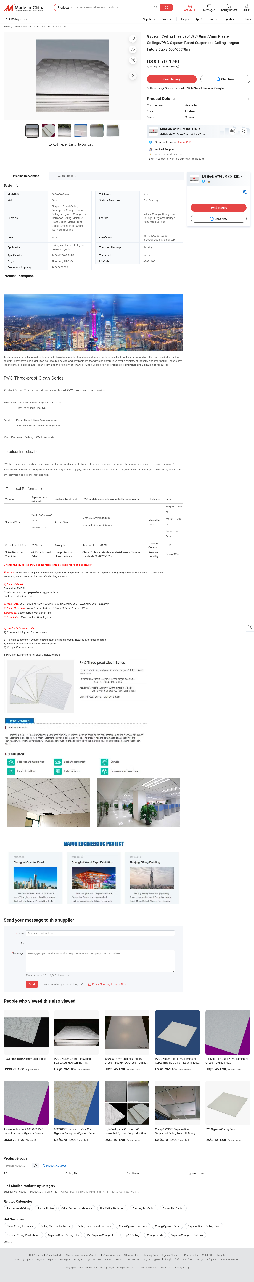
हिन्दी (177, 1259)
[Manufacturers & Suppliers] (24, 8)
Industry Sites (151, 1255)
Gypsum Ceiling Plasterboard (23, 1235)
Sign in (246, 10)
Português (65, 1259)
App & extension (205, 19)
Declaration (165, 1267)
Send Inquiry (171, 79)
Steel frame (133, 1173)
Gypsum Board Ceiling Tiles (63, 1235)
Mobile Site (207, 1255)
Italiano (108, 1259)
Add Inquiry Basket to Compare (73, 144)
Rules (248, 19)
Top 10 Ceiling (131, 1235)
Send (32, 984)
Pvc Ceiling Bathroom (112, 1208)
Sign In (153, 158)
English (40, 1259)
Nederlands (134, 1259)
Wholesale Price (132, 1255)
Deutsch (120, 1259)
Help (184, 19)
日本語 (167, 1259)
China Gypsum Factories (133, 1226)
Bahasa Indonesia (230, 1259)
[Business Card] (245, 192)
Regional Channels (171, 1255)
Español (52, 1259)
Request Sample (213, 88)
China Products (54, 1255)
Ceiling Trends (155, 1235)
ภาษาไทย (187, 1259)
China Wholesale (111, 1255)
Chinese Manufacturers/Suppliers (82, 1255)
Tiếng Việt (212, 1259)
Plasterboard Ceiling (18, 1208)
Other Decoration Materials (76, 1208)
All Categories (17, 19)
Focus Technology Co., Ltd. (102, 1267)
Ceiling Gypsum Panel (167, 1226)
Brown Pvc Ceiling (173, 1208)
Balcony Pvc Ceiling (144, 1208)
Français (78, 1259)
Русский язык (94, 1259)
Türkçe (199, 1259)
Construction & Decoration (27, 26)
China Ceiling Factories (20, 1226)
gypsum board (197, 1173)
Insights (221, 1255)
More (7, 1242)
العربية (147, 1259)
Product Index (191, 1255)
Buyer (165, 19)
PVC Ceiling (61, 26)
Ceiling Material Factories (55, 1226)
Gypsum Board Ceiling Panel (204, 1226)
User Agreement (148, 1267)
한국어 (157, 1259)
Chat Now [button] (227, 79)
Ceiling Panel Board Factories (94, 1226)
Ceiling (47, 26)
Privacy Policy (182, 1267)
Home (7, 26)
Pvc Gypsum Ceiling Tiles (101, 1235)
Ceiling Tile (71, 1173)
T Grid (7, 1173)
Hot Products (36, 1255)
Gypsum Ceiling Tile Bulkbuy (187, 1235)
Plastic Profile (46, 1208)
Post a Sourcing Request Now (107, 984)
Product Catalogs (56, 1165)
